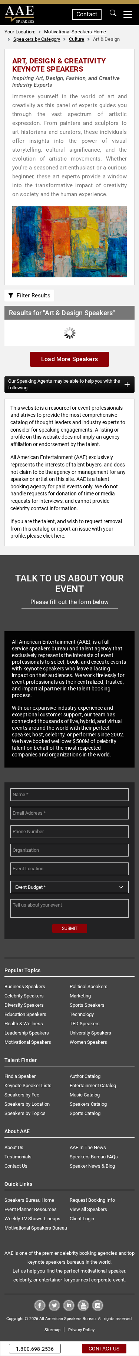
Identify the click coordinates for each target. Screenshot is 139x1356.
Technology (82, 1014)
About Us (13, 1147)
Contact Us (15, 1166)
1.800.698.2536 (35, 1349)
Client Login (82, 1218)
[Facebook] (40, 1309)
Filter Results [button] (32, 295)
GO (113, 14)
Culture (76, 39)
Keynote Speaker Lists (28, 1085)
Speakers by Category (36, 39)
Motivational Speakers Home (75, 31)
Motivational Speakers (27, 1042)
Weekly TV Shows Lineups (32, 1218)
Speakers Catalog (88, 1104)
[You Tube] (83, 1309)
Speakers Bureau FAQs (94, 1156)
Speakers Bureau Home (29, 1200)
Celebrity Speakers (24, 996)
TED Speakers (85, 1023)
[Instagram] (97, 1309)
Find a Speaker (20, 1076)
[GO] (113, 14)
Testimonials (18, 1156)
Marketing (80, 996)
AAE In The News (88, 1147)
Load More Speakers (69, 359)
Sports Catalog (85, 1113)
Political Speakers (88, 986)
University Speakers (90, 1033)
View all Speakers (88, 1209)
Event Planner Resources (30, 1209)
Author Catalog (85, 1076)
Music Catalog (85, 1095)
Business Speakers (24, 986)
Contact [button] (86, 14)
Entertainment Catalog (93, 1085)
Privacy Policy (81, 1329)
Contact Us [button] (104, 1349)
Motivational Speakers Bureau (35, 1228)
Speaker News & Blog (92, 1166)
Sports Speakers (87, 1005)
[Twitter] (54, 1309)
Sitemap (52, 1329)
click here (53, 536)
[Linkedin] (69, 1309)
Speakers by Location (27, 1104)
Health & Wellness (23, 1023)
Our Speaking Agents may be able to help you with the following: (64, 384)
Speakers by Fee (21, 1095)
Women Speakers (88, 1042)
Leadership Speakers (26, 1033)
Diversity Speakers (24, 1005)
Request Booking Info (92, 1200)
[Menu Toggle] (128, 14)
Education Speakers (25, 1014)
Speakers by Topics (25, 1113)
